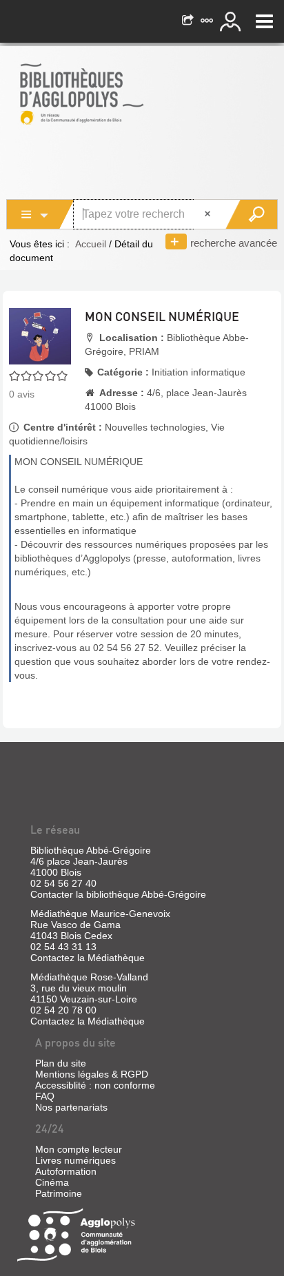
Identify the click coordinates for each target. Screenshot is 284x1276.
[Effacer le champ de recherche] (208, 214)
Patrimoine (58, 1193)
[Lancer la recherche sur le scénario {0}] (251, 214)
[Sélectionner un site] (208, 21)
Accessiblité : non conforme (95, 1085)
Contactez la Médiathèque (87, 957)
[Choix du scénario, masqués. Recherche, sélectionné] (40, 214)
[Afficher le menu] (264, 21)
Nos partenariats (71, 1107)
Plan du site (60, 1063)
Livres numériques (75, 1160)
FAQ (44, 1096)
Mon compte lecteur (78, 1149)
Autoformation (66, 1171)
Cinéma (52, 1182)
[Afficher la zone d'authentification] (232, 21)
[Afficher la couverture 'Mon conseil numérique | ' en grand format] (40, 334)
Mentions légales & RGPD (91, 1074)
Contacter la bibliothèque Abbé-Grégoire (118, 894)
